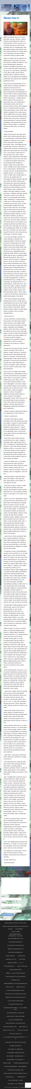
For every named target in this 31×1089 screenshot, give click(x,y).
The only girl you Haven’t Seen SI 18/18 (15, 994)
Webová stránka (5, 908)
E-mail (3, 902)
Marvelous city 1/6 (11, 959)
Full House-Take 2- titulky (15, 1080)
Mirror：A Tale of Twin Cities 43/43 (15, 973)
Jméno (3, 896)
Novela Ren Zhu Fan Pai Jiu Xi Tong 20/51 (15, 923)
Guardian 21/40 (15, 980)
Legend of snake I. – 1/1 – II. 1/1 (15, 962)
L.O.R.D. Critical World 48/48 (15, 1001)
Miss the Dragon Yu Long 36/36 (15, 1013)
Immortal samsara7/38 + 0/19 (15, 949)
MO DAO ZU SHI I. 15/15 (9, 1030)
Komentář (4, 876)
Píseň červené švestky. (15, 934)
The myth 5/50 (21, 956)
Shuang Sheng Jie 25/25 (15, 969)
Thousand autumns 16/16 (16, 1004)
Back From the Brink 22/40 (15, 952)
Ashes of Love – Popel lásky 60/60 (15, 1016)
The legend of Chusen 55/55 (15, 1049)
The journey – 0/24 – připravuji (15, 1083)
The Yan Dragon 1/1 (9, 966)
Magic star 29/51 (10, 956)
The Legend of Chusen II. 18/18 (15, 1070)
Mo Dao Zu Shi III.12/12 (15, 1033)
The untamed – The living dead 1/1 (15, 1056)
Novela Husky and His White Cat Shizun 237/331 (15, 926)
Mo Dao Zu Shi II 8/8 (23, 1030)
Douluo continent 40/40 (15, 1020)
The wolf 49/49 (7, 1063)
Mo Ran (10, 929)
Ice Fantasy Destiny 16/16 (9, 1026)
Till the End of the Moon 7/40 (15, 945)
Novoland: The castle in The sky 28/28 (15, 1042)
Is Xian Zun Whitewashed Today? (15, 990)
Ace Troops (22, 959)
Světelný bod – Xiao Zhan (15, 936)
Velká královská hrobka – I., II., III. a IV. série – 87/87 (15, 1008)
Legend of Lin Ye (20, 987)
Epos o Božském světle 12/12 (15, 938)
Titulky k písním (15, 931)
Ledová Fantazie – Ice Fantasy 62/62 (15, 1023)
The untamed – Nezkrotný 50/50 (15, 1052)
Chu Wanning (19, 929)
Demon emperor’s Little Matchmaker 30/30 (15, 983)
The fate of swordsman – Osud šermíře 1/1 (15, 1066)
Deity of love (9, 987)
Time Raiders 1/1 (21, 1077)
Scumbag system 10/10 (15, 1045)
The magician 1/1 (10, 1077)
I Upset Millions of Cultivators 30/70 (15, 976)
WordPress (24, 1087)
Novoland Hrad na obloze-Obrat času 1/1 (15, 1073)
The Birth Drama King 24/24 (21, 1063)
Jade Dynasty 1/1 (23, 1026)
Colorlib (15, 1087)
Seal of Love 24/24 (22, 966)
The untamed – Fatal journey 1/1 (15, 1059)
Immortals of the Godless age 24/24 (15, 997)
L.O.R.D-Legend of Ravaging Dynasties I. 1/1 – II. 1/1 (15, 1038)
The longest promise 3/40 (15, 942)
